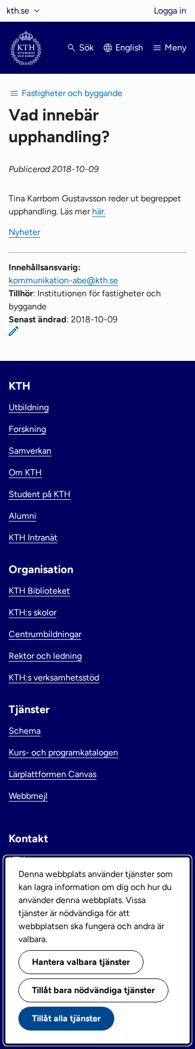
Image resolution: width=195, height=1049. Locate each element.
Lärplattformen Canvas (52, 774)
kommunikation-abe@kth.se (63, 280)
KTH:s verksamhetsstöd (54, 677)
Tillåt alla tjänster (66, 1018)
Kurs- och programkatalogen (63, 752)
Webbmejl (28, 796)
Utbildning (29, 407)
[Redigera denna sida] (13, 331)
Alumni (22, 516)
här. (99, 211)
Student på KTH (39, 494)
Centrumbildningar (45, 634)
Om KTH (25, 472)
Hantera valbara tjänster (81, 962)
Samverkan (30, 451)
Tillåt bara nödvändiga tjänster (93, 990)
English (129, 47)
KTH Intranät (33, 537)
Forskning (27, 429)
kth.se (17, 10)
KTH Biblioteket (39, 591)
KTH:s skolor (32, 612)
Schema (25, 731)
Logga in (170, 10)
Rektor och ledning (45, 656)
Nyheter (24, 232)
